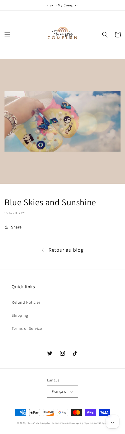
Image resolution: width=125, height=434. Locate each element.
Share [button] (16, 227)
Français (59, 391)
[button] (7, 34)
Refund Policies (26, 302)
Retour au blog (66, 249)
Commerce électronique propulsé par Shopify (80, 422)
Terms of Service (27, 328)
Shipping (20, 315)
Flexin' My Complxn (39, 422)
